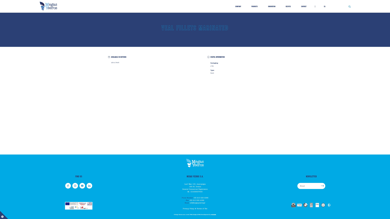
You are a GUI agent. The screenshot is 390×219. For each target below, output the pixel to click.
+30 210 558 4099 (195, 200)
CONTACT (303, 6)
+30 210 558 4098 (195, 198)
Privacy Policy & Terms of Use (195, 209)
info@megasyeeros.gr (195, 203)
